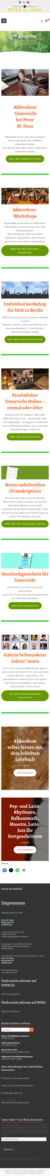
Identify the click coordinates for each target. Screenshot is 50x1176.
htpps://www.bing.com (10, 1011)
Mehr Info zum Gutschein (25, 605)
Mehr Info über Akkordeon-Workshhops (25, 250)
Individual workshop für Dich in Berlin (25, 307)
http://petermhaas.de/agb (11, 1059)
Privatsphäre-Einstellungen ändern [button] (15, 1078)
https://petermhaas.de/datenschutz (15, 1052)
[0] (46, 21)
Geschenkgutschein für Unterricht (25, 577)
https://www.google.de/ (10, 994)
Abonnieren (8, 1149)
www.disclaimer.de (9, 972)
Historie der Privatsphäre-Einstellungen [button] (17, 1085)
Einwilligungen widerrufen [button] (11, 1093)
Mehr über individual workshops (25, 339)
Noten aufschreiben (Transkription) (25, 487)
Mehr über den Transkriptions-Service (25, 523)
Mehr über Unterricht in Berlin (25, 158)
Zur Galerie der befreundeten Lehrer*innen (25, 695)
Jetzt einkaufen (25, 772)
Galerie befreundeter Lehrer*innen (25, 657)
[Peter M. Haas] (25, 6)
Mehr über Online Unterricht (25, 436)
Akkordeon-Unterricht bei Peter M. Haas (25, 116)
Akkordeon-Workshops (25, 212)
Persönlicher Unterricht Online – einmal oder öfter (25, 401)
